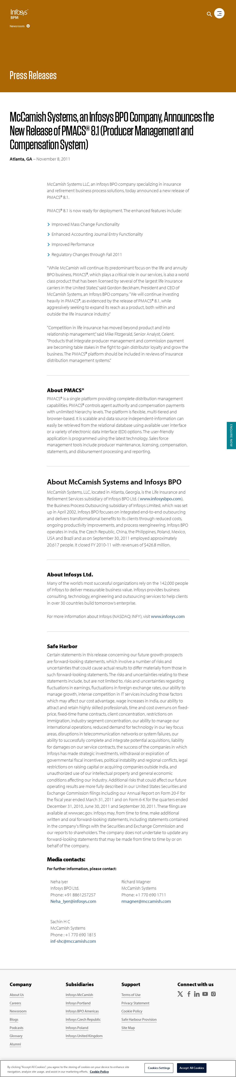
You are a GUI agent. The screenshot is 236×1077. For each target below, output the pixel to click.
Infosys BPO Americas (82, 1011)
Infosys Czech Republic (83, 1019)
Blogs (14, 1019)
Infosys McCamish (79, 994)
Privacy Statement (135, 1003)
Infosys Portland (78, 1003)
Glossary (16, 1035)
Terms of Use (131, 994)
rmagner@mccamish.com (146, 901)
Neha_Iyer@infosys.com (73, 901)
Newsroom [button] (17, 26)
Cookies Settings (159, 1068)
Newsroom (18, 1011)
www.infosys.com (168, 616)
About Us (17, 994)
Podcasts (16, 1027)
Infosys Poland (77, 1027)
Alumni (15, 1044)
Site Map (128, 1027)
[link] (180, 993)
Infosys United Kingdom (84, 1035)
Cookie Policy (131, 1011)
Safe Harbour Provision (139, 1019)
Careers (15, 1003)
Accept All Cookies (192, 1068)
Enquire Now (231, 435)
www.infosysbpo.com (160, 498)
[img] (19, 14)
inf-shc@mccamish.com (73, 941)
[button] (209, 14)
